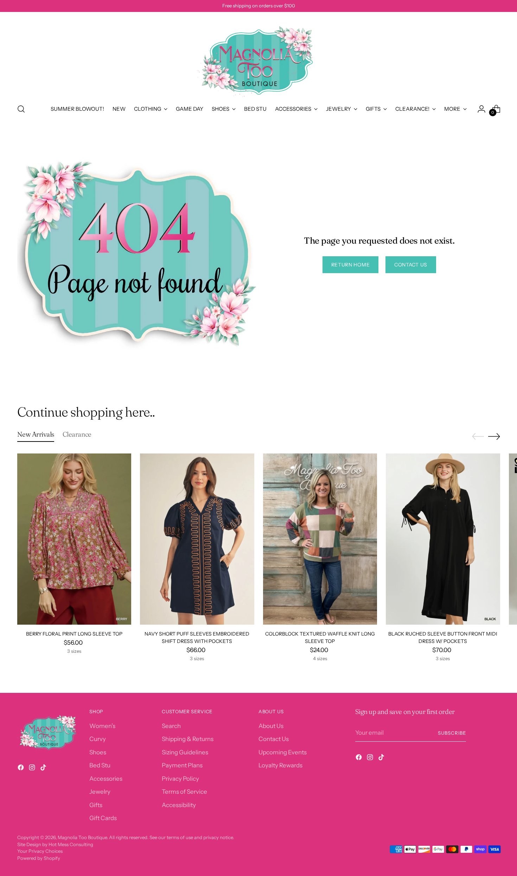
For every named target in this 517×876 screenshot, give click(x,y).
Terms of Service (184, 791)
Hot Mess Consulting (71, 844)
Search (171, 725)
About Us (270, 725)
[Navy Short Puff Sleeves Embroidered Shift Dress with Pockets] (197, 539)
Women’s (102, 725)
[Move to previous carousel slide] (478, 437)
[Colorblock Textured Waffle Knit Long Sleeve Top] (320, 539)
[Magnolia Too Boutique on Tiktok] (44, 769)
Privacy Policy (180, 778)
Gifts (95, 805)
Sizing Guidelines (185, 752)
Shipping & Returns (187, 738)
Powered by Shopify (38, 858)
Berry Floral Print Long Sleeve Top (74, 634)
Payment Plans (182, 765)
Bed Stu (99, 765)
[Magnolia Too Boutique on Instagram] (32, 769)
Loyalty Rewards (280, 765)
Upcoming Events (282, 752)
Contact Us (273, 738)
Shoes (97, 752)
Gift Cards (103, 818)
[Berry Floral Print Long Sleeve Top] (74, 539)
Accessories (105, 778)
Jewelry (99, 791)
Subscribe (452, 733)
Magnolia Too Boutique (82, 837)
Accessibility (179, 805)
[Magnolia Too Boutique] (258, 56)
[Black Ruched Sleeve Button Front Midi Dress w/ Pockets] (443, 539)
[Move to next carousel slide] (494, 436)
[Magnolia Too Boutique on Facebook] (21, 769)
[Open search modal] (21, 109)
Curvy (97, 738)
